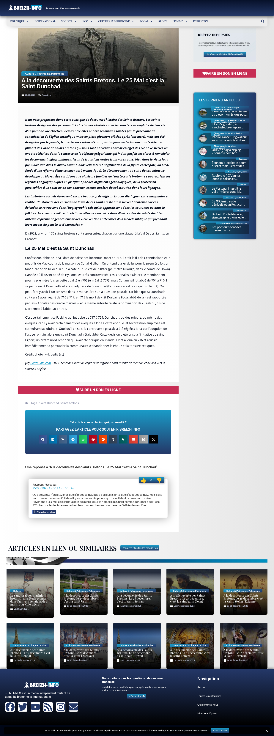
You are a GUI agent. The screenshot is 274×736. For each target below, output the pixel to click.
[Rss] (48, 707)
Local (144, 21)
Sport (162, 21)
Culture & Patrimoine (114, 21)
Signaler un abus (46, 512)
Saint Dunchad (49, 403)
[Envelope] (73, 707)
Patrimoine (57, 73)
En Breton (200, 21)
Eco (85, 21)
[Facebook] (10, 707)
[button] (262, 21)
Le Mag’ (178, 21)
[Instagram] (60, 707)
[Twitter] (22, 707)
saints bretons (69, 403)
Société (67, 21)
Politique (17, 21)
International (45, 21)
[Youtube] (35, 707)
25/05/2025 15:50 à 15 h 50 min (53, 488)
